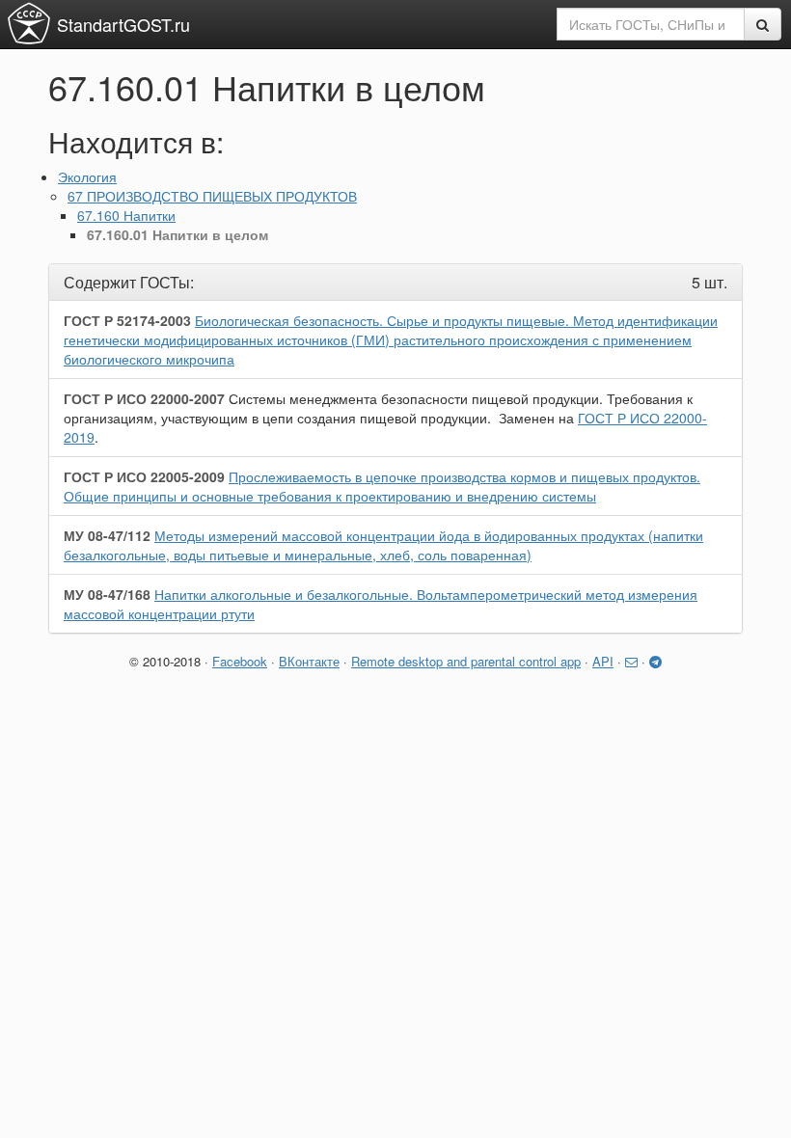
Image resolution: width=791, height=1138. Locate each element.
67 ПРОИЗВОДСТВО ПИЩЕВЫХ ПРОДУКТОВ (212, 195)
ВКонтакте (309, 661)
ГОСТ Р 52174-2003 (127, 320)
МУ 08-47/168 (107, 594)
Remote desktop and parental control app (466, 661)
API (603, 661)
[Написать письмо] (631, 661)
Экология (87, 176)
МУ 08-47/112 (107, 535)
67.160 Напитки (126, 215)
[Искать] (762, 24)
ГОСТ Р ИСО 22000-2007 (144, 398)
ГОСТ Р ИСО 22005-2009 (144, 476)
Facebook (239, 661)
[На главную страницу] (29, 23)
